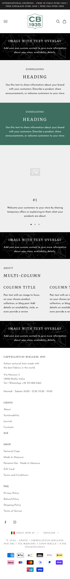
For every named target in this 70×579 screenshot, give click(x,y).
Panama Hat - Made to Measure (22, 463)
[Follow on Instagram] (15, 522)
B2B (6, 433)
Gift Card (9, 469)
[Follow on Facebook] (5, 522)
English (49, 533)
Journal (8, 421)
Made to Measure (14, 457)
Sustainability (11, 415)
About (7, 409)
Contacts (9, 427)
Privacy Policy (11, 493)
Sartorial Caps (12, 451)
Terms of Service (13, 511)
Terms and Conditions (16, 475)
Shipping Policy (12, 505)
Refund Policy (11, 499)
